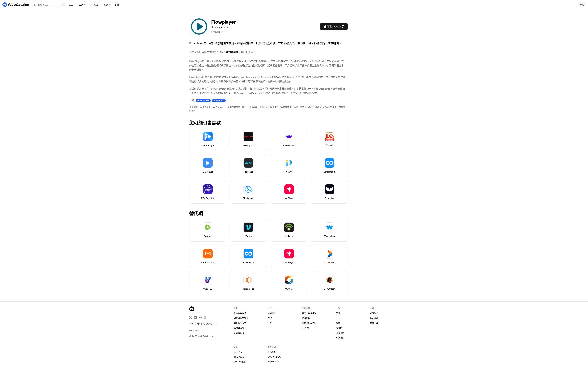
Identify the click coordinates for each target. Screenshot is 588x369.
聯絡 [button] (338, 323)
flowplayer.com (220, 27)
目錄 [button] (270, 323)
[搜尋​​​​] (63, 4)
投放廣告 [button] (306, 328)
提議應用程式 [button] (308, 323)
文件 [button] (338, 318)
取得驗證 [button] (306, 318)
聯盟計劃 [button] (340, 332)
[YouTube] (200, 317)
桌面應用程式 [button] (240, 313)
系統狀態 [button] (340, 337)
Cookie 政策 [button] (239, 361)
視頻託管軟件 (218, 100)
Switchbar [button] (239, 328)
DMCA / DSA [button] (274, 356)
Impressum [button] (273, 361)
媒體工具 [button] (374, 323)
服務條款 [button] (272, 351)
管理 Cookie (194, 330)
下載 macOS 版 (335, 26)
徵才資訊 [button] (374, 318)
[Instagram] (205, 317)
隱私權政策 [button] (239, 356)
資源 (106, 4)
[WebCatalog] (191, 308)
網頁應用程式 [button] (240, 323)
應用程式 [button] (272, 313)
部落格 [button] (339, 328)
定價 (117, 4)
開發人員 (93, 4)
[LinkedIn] (195, 317)
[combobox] (206, 323)
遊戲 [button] (270, 318)
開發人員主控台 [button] (309, 313)
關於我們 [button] (374, 313)
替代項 (196, 213)
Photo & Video (203, 100)
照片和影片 (217, 32)
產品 (71, 4)
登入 (582, 4)
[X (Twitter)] (190, 317)
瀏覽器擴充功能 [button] (241, 318)
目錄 (81, 4)
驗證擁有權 (232, 52)
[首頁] (15, 4)
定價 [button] (338, 313)
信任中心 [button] (238, 351)
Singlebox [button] (239, 332)
